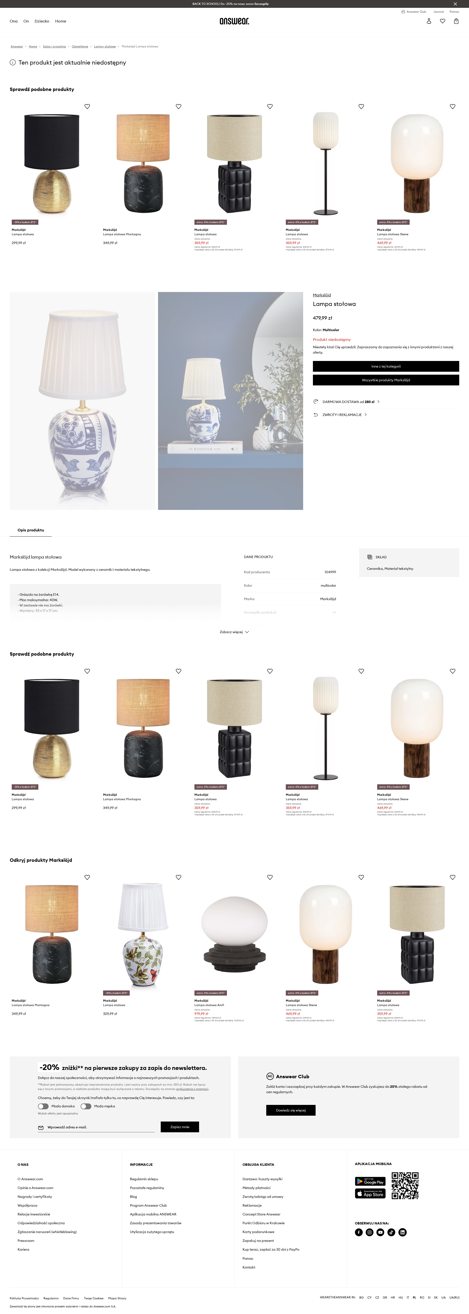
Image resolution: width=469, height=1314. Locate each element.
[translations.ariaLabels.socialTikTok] (391, 1232)
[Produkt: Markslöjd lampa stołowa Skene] (417, 163)
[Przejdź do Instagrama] (369, 1232)
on (26, 21)
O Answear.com (30, 1179)
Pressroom (26, 1240)
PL (414, 1297)
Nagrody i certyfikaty (35, 1196)
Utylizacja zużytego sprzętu (152, 1232)
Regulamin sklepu (144, 1179)
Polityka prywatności (24, 1298)
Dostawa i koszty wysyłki (262, 1179)
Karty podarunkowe (258, 1232)
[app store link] (370, 1192)
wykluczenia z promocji (192, 1089)
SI (429, 1297)
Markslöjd (322, 294)
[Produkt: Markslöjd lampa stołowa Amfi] (234, 934)
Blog (133, 1196)
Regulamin (51, 1298)
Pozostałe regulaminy (147, 1188)
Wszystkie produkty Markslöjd (386, 380)
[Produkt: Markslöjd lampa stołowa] (52, 163)
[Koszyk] (456, 21)
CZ (377, 1297)
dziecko (42, 21)
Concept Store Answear (261, 1214)
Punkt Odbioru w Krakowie (264, 1223)
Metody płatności (256, 1188)
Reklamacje (252, 1205)
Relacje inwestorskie (34, 1214)
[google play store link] (370, 1181)
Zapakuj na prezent (258, 1240)
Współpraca (27, 1205)
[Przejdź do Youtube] (380, 1232)
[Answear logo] (234, 21)
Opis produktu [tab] (31, 530)
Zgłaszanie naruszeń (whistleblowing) (47, 1232)
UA (443, 1297)
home (60, 21)
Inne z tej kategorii (386, 366)
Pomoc (248, 1258)
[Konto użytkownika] (429, 21)
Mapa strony (117, 1298)
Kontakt (249, 1267)
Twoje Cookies (94, 1298)
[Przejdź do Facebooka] (359, 1232)
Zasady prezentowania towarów (155, 1223)
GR (385, 1297)
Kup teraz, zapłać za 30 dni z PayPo (271, 1249)
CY (369, 1297)
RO (422, 1297)
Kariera (23, 1249)
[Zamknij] (455, 4)
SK (436, 1297)
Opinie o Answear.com (35, 1188)
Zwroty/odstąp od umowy (263, 1196)
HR (393, 1297)
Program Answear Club (148, 1205)
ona (14, 21)
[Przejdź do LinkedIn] (402, 1232)
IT (408, 1297)
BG (361, 1297)
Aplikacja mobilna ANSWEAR (153, 1214)
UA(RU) (454, 1297)
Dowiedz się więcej (291, 1110)
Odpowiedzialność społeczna (41, 1223)
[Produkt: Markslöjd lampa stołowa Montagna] (143, 163)
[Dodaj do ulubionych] (87, 106)
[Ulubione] (443, 21)
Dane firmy (71, 1298)
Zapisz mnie (180, 1127)
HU (401, 1297)
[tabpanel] (234, 587)
